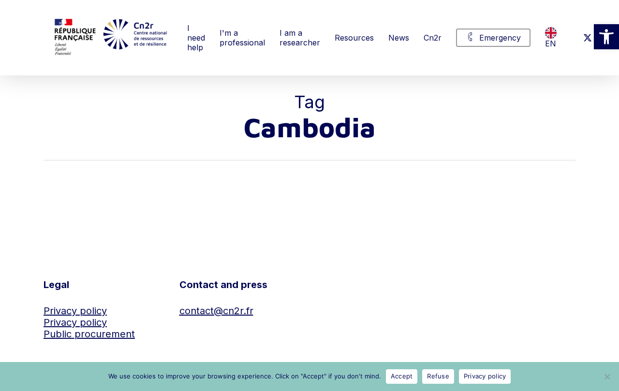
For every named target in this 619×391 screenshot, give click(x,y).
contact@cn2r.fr (216, 311)
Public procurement (89, 334)
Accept (402, 376)
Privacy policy (75, 311)
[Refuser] (607, 376)
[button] (606, 36)
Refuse (438, 376)
